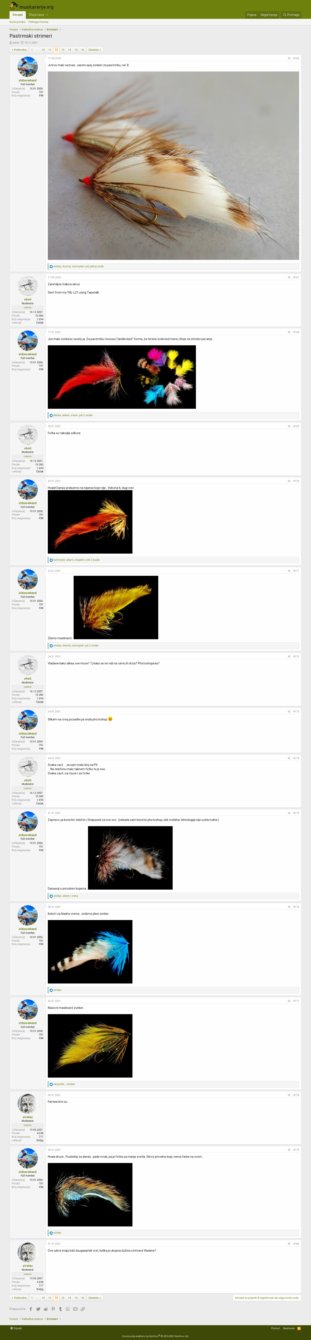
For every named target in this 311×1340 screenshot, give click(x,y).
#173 (296, 711)
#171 (296, 570)
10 (43, 49)
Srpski (17, 1328)
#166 (296, 58)
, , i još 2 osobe (73, 415)
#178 (296, 1095)
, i (66, 895)
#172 (296, 656)
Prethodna (20, 49)
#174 (296, 758)
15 (75, 49)
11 (49, 49)
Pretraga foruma (38, 21)
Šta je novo (36, 14)
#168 (296, 332)
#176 (296, 906)
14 (69, 49)
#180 (296, 1243)
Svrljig (39, 1140)
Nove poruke (17, 21)
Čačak (39, 322)
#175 (296, 813)
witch (15, 42)
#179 (296, 1149)
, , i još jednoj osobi (79, 266)
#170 (296, 481)
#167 (296, 277)
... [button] (37, 49)
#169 (296, 426)
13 (62, 49)
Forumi (18, 14)
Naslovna (288, 1328)
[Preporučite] (289, 58)
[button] (47, 15)
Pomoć (275, 1328)
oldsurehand (28, 80)
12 (56, 49)
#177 (296, 1001)
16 (82, 49)
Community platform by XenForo (155, 1336)
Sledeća (93, 49)
